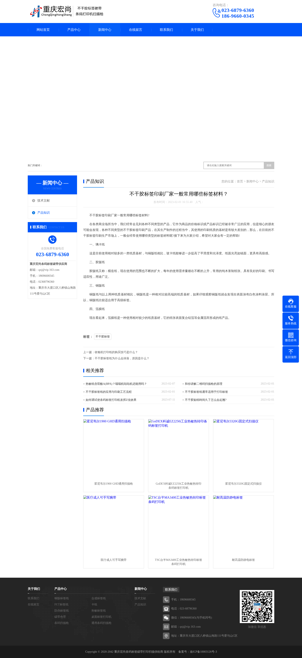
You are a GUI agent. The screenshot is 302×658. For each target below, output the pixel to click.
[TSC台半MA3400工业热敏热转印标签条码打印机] (178, 526)
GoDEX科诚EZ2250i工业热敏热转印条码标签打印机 (178, 485)
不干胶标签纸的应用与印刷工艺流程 (109, 391)
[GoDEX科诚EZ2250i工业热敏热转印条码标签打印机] (178, 449)
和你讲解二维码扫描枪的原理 (203, 383)
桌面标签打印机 (101, 616)
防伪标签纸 (61, 610)
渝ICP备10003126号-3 (203, 651)
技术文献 (43, 200)
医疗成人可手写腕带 (114, 559)
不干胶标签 (103, 336)
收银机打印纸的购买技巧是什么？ (116, 352)
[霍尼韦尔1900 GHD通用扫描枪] (113, 449)
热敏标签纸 (98, 610)
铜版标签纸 (61, 598)
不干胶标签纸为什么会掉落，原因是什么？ (122, 358)
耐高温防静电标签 (243, 559)
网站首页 (43, 29)
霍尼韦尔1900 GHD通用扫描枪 (113, 483)
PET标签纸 (61, 604)
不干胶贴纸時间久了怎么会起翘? (205, 399)
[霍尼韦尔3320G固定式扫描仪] (243, 449)
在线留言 (135, 29)
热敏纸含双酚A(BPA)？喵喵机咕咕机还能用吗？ (116, 383)
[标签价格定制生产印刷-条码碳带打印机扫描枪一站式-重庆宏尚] (67, 11)
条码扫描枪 (61, 623)
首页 (240, 181)
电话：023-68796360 (184, 608)
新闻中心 (104, 29)
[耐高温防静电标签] (243, 526)
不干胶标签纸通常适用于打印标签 (206, 391)
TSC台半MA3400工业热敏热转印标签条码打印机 (178, 562)
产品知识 (43, 212)
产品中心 (74, 29)
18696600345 (188, 599)
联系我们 (166, 29)
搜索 (268, 165)
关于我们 (197, 29)
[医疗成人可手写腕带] (113, 526)
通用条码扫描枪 (101, 623)
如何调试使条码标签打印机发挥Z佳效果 (111, 399)
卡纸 (94, 604)
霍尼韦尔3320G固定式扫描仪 (243, 483)
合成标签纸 (98, 598)
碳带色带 (60, 616)
